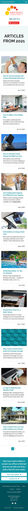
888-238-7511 (14, 19)
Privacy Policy (8, 507)
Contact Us (14, 23)
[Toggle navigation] (26, 2)
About (23, 486)
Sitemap (18, 489)
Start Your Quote (13, 474)
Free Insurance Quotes (7, 2)
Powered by (18, 507)
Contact (12, 489)
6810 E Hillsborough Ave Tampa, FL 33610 (14, 496)
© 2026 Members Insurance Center (11, 486)
